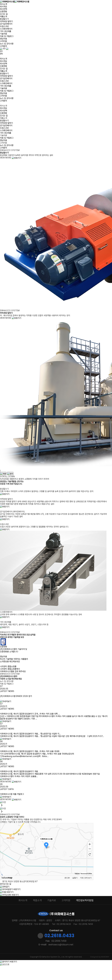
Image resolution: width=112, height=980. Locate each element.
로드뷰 (67, 878)
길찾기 (75, 878)
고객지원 (3, 41)
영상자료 (3, 38)
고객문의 (3, 46)
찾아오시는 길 (5, 884)
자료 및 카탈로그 (6, 36)
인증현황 (3, 11)
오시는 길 (4, 14)
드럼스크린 (4, 26)
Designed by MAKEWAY (99, 957)
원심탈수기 (4, 19)
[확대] (89, 844)
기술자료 (3, 33)
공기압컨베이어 (6, 24)
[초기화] (89, 854)
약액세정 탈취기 (6, 21)
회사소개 (3, 4)
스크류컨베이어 (6, 29)
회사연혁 (3, 9)
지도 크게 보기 (86, 878)
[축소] (89, 848)
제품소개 (3, 16)
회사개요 (3, 6)
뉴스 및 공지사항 (6, 43)
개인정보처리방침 (84, 900)
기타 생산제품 (5, 31)
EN (1, 53)
